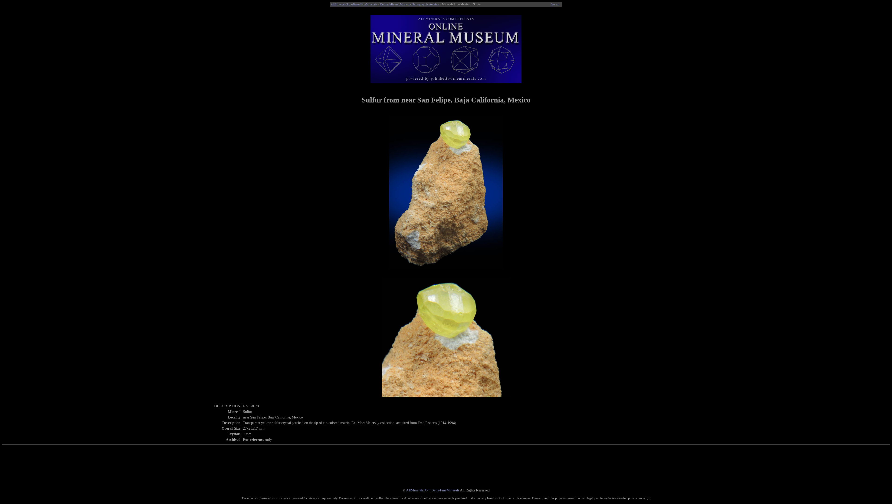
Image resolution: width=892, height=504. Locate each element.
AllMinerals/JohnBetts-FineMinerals (354, 4)
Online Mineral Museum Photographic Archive (409, 4)
